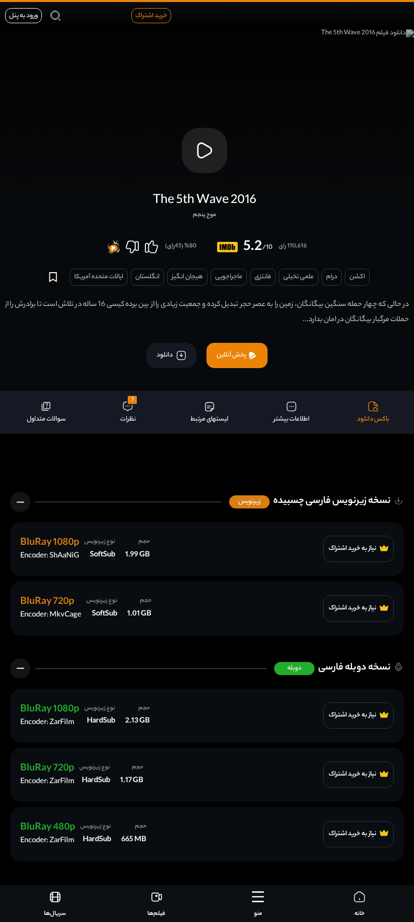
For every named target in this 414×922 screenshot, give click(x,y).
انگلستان (147, 277)
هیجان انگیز (187, 277)
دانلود (165, 355)
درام (331, 277)
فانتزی (262, 277)
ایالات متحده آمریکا (98, 277)
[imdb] (227, 247)
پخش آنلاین (232, 355)
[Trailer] (204, 150)
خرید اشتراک (151, 16)
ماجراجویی (228, 277)
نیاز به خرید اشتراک (353, 548)
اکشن (357, 277)
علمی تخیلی (298, 277)
